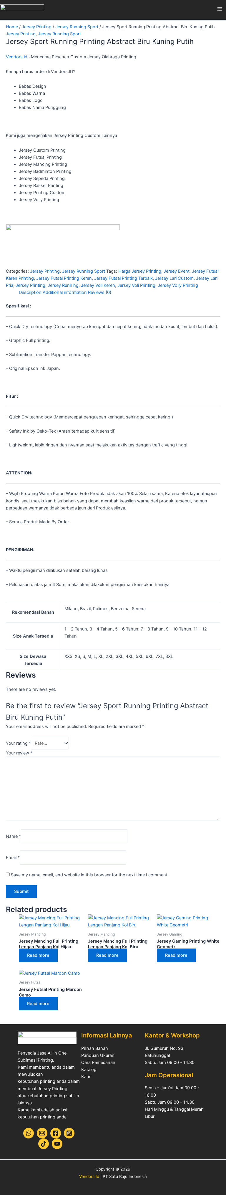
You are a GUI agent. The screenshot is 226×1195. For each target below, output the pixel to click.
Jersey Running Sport (76, 26)
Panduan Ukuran (97, 1055)
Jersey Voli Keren (98, 285)
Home (12, 26)
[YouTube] (57, 1143)
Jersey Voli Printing (136, 285)
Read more (38, 955)
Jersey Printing (36, 26)
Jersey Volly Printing (178, 285)
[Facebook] (55, 1133)
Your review (19, 753)
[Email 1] (42, 1133)
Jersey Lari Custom (174, 278)
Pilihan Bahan (94, 1048)
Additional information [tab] (65, 292)
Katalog (89, 1069)
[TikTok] (43, 1143)
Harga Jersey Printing (139, 271)
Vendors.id (16, 56)
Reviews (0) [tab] (99, 292)
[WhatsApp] (28, 1133)
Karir (85, 1076)
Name (13, 836)
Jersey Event (177, 271)
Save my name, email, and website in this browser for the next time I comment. (90, 875)
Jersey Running (63, 285)
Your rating (18, 743)
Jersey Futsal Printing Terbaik (123, 278)
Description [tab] (30, 292)
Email (13, 857)
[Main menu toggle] (220, 9)
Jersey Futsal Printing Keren (64, 278)
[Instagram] (69, 1133)
